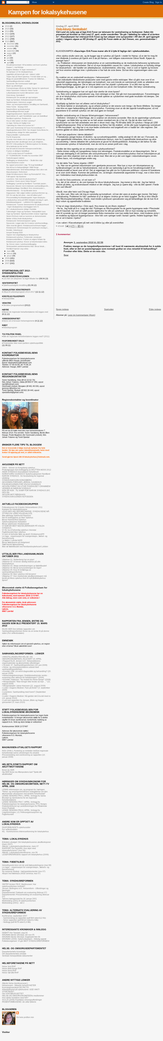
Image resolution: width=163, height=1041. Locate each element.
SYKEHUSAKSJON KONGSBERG (17, 480)
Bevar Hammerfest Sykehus (14, 520)
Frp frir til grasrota (13, 137)
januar (9, 256)
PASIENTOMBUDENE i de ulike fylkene (19, 1002)
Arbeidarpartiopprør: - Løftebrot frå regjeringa (23, 202)
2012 (7, 36)
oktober (10, 48)
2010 (7, 41)
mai (8, 60)
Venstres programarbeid (13, 305)
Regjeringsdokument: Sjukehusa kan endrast (23, 114)
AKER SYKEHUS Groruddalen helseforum (20, 472)
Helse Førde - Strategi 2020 (17, 107)
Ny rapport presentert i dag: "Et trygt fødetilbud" (24, 165)
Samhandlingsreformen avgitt (17, 111)
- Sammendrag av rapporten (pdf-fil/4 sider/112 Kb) (24, 918)
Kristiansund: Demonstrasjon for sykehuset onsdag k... (27, 228)
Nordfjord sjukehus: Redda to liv (18, 118)
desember (11, 44)
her (103, 223)
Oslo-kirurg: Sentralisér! (71, 29)
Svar (66, 255)
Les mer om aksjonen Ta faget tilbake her (21, 278)
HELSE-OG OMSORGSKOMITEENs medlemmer (23, 996)
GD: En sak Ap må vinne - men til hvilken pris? (24, 195)
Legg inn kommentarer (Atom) (81, 315)
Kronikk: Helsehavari (14, 230)
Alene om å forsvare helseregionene (19, 321)
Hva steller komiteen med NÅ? (15, 998)
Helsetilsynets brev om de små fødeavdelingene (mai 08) (26, 865)
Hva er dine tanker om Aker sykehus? (21, 121)
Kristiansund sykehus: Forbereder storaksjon (23, 237)
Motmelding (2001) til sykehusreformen (19, 901)
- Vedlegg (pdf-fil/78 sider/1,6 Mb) (16, 922)
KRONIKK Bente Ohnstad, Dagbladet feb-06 (21, 937)
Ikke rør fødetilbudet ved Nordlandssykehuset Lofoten (25, 546)
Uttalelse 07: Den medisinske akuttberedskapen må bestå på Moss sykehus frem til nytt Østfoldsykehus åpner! (24, 578)
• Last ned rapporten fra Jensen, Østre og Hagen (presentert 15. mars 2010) (23, 701)
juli (8, 55)
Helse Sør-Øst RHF (10, 973)
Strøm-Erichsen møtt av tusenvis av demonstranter (26, 216)
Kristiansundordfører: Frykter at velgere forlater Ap (25, 239)
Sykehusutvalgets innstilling (15, 285)
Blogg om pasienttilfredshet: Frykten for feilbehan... (25, 79)
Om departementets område (14, 954)
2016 (7, 26)
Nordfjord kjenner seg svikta (17, 249)
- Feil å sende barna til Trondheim (19, 153)
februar (10, 253)
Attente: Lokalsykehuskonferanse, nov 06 (20, 852)
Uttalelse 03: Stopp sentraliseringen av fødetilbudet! (24, 566)
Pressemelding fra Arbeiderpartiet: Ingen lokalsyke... (26, 198)
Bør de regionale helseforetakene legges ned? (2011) (26, 336)
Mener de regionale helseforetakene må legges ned (25, 312)
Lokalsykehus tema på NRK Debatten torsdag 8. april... (27, 200)
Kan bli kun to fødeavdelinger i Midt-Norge (22, 167)
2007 (7, 263)
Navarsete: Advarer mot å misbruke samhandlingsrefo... (28, 186)
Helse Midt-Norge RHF (12, 968)
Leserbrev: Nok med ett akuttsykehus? (21, 179)
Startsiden (108, 309)
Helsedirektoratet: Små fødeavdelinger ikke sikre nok (26, 170)
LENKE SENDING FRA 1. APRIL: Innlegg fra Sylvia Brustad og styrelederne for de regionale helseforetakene (24, 798)
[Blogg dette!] (73, 226)
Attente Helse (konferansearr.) (15, 983)
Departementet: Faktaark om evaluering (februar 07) (24, 892)
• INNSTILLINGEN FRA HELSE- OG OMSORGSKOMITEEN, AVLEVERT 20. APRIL (22, 658)
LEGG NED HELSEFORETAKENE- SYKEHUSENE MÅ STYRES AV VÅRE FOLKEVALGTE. (25, 512)
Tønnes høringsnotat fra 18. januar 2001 (19, 899)
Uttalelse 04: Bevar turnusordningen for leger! (21, 568)
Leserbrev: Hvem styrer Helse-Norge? (21, 181)
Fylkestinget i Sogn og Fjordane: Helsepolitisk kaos (26, 211)
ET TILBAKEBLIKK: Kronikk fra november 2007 (24, 156)
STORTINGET (8, 991)
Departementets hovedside (13, 952)
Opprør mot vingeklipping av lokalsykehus (22, 235)
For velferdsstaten (10, 829)
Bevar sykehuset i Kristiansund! (15, 524)
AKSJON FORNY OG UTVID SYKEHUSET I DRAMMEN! (26, 486)
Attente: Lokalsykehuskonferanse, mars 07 (20, 846)
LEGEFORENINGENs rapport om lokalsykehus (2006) (25, 854)
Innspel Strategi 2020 (14, 232)
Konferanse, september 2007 (14, 916)
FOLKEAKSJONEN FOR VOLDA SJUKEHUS (21, 484)
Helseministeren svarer (15, 163)
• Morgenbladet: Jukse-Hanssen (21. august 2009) (24, 686)
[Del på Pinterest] (82, 226)
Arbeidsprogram (10, 327)
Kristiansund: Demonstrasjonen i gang (21, 221)
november (11, 46)
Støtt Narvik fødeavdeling (13, 544)
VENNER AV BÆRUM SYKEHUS (16, 488)
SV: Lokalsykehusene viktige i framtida (21, 209)
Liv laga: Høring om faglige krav (18, 123)
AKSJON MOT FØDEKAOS (13, 494)
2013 (7, 34)
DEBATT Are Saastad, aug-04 (15, 933)
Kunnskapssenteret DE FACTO (15, 987)
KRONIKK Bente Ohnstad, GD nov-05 (18, 935)
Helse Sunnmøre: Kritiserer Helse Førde (22, 90)
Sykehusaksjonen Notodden (14, 522)
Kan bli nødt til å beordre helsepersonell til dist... (24, 149)
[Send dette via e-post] (70, 226)
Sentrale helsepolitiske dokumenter (17, 956)
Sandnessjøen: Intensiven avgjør (19, 102)
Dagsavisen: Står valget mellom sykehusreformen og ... (27, 193)
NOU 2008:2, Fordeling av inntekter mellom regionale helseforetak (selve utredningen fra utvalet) (25, 752)
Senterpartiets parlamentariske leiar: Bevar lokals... (26, 246)
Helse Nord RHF (9, 970)
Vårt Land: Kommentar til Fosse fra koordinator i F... (26, 128)
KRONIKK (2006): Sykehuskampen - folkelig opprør (24, 939)
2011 (7, 39)
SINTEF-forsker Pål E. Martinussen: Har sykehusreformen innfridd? (19, 885)
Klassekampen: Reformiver (16, 172)
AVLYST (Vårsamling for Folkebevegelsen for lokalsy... (27, 144)
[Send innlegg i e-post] (66, 226)
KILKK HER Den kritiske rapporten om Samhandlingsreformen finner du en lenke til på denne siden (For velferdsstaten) (25, 631)
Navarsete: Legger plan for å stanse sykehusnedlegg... (27, 223)
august (10, 53)
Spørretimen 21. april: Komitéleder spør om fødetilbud (26, 116)
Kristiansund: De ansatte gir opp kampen (22, 97)
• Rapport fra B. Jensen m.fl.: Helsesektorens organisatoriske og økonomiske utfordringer (21, 662)
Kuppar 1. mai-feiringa (14, 67)
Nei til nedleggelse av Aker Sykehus (17, 518)
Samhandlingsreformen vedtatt (18, 81)
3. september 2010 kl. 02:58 (88, 242)
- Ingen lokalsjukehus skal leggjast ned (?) (22, 207)
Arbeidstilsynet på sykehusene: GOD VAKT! (20, 989)
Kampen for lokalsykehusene (47, 12)
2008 (7, 261)
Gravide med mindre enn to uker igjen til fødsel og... (26, 139)
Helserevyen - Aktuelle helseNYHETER (19, 985)
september (11, 51)
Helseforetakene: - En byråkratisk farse (21, 191)
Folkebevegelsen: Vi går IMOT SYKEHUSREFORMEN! (25, 941)
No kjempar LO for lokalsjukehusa (19, 72)
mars (9, 251)
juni (8, 58)
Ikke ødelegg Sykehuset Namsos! (16, 515)
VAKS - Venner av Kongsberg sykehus (18, 468)
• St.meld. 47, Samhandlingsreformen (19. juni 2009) (24, 665)
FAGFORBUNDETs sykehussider (16, 827)
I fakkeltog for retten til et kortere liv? (20, 125)
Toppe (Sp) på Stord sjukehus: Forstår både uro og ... (27, 77)
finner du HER (8, 770)
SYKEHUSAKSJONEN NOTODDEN (17, 497)
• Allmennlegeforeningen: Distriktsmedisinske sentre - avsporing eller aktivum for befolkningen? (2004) (25, 676)
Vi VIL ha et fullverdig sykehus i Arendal (19, 530)
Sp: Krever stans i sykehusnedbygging (21, 244)
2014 (7, 31)
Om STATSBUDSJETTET (13, 994)
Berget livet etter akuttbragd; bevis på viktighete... (25, 142)
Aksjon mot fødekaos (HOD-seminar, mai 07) (21, 873)
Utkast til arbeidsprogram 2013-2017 (19, 292)
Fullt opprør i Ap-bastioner (16, 177)
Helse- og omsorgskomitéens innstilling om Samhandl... (27, 104)
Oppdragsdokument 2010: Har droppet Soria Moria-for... (28, 130)
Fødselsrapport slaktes (15, 158)
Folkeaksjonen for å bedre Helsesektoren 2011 (22, 507)
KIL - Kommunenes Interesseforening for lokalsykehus (25, 831)
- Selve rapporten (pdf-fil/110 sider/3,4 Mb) (20, 920)
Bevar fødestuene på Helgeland (16, 542)
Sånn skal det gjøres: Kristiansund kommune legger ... (27, 225)
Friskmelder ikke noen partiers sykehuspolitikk (23, 343)
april (9, 63)
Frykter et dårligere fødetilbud (17, 151)
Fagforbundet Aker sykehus (14, 532)
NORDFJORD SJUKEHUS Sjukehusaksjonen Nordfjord (26, 474)
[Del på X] (76, 226)
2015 (7, 29)
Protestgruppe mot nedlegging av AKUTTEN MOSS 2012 (26, 470)
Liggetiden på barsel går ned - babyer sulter (23, 74)
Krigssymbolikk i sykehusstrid (17, 135)
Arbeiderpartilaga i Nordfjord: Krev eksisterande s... (26, 188)
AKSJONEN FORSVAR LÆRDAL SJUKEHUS (22, 482)
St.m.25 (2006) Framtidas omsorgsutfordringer (22, 1000)
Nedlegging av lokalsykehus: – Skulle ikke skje (24, 160)
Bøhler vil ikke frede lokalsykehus (19, 218)
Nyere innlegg (62, 309)
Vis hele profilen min (25, 1017)
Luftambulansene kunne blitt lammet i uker (22, 93)
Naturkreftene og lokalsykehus (18, 109)
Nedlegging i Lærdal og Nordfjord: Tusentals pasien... (26, 184)
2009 (7, 258)
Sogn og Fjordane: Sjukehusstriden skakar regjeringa (26, 214)
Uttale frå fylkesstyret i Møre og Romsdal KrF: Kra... (26, 174)
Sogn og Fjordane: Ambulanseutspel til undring (24, 100)
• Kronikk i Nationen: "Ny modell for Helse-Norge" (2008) (26, 679)
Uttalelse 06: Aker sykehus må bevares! (19, 574)
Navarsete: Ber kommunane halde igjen (21, 84)
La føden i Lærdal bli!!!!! (12, 540)
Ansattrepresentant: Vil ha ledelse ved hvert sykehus (26, 65)
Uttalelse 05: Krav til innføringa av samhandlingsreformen (16, 571)
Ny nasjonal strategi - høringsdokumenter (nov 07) (23, 871)
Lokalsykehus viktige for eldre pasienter (21, 132)
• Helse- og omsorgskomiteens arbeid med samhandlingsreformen (20, 668)
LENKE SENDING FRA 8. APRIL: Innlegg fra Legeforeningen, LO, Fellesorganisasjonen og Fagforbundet (22, 812)
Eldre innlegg (155, 309)
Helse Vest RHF (9, 966)
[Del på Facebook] (79, 226)
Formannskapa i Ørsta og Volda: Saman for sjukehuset (27, 88)
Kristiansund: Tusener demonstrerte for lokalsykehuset (27, 204)
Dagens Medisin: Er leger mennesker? (21, 70)
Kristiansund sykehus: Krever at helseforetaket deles (26, 242)
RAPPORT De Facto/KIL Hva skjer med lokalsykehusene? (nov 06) (19, 849)
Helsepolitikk (8, 299)
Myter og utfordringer (14, 86)
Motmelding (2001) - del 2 (13, 903)
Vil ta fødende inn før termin (17, 146)
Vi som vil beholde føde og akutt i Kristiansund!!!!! (23, 534)
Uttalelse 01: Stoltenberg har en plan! (18, 559)
